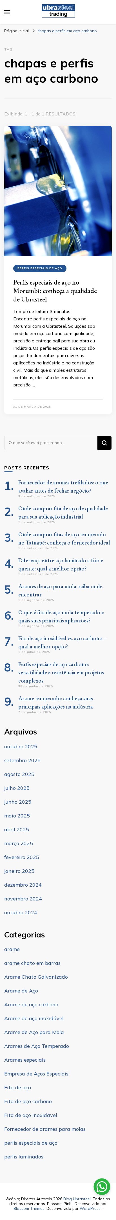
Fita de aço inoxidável (30, 1115)
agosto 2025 (19, 774)
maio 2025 (17, 815)
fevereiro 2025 (21, 857)
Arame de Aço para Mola (34, 1032)
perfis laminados (23, 1156)
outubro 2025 (20, 746)
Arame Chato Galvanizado (36, 977)
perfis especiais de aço (39, 268)
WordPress (90, 1208)
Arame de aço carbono (31, 1004)
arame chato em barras (32, 963)
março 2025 (18, 843)
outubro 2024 (20, 912)
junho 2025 (17, 802)
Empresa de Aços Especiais (36, 1073)
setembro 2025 (22, 760)
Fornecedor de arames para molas (45, 1129)
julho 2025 (17, 788)
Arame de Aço (21, 990)
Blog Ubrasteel (77, 1198)
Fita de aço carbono (28, 1101)
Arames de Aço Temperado (36, 1046)
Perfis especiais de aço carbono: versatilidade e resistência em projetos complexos (61, 672)
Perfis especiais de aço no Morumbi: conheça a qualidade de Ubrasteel (55, 290)
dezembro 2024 (23, 885)
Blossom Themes (29, 1208)
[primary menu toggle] (7, 12)
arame (12, 949)
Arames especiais (25, 1060)
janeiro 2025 (19, 871)
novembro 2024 (23, 898)
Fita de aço (17, 1087)
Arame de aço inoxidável (34, 1018)
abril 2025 (16, 829)
